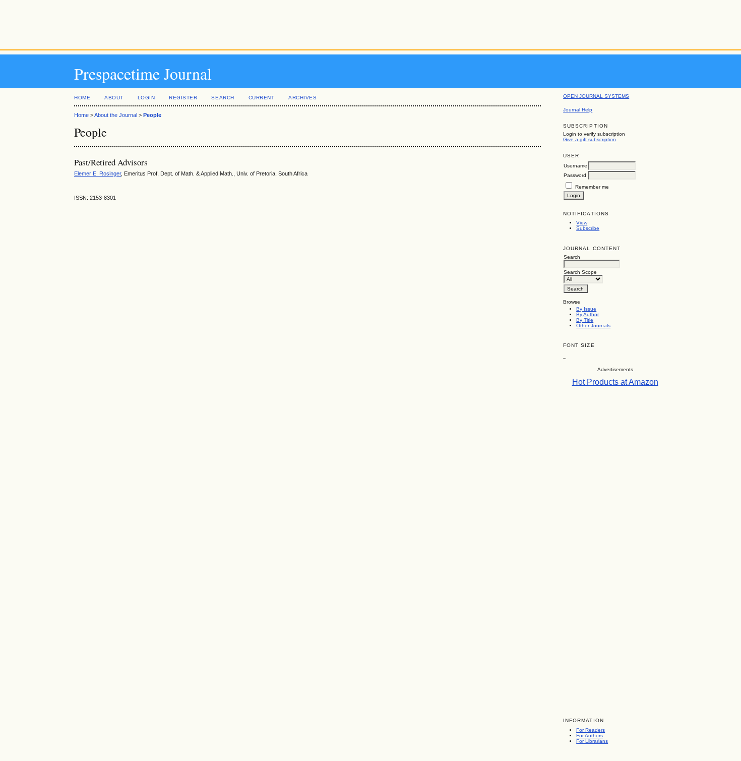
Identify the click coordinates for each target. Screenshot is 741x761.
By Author (587, 314)
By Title (584, 320)
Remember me (592, 187)
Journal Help (577, 109)
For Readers (590, 730)
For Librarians (592, 741)
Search (222, 97)
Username (575, 165)
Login (146, 97)
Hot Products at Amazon (615, 382)
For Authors (589, 735)
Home (82, 97)
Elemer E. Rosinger (97, 173)
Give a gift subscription (589, 139)
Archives (302, 97)
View (581, 222)
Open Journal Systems (596, 96)
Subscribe (587, 228)
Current (262, 97)
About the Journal (115, 115)
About (114, 97)
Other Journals (593, 325)
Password (575, 175)
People (152, 115)
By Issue (586, 309)
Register (183, 97)
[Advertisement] (370, 22)
